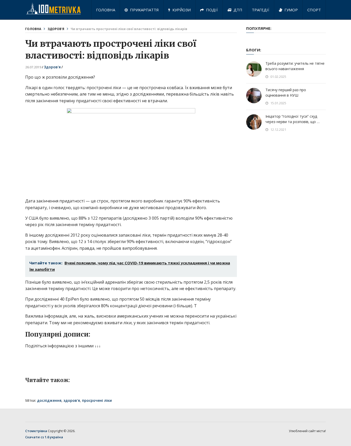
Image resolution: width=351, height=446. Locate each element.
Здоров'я (56, 29)
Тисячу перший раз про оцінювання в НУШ (285, 92)
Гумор (290, 9)
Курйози (181, 9)
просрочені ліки (97, 400)
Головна (105, 9)
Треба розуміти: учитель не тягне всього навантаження (295, 66)
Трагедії (260, 9)
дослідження (49, 400)
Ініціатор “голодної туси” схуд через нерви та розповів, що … (292, 119)
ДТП (237, 9)
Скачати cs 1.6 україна (44, 437)
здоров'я (71, 400)
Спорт (314, 9)
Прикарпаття (144, 9)
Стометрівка (36, 431)
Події (211, 9)
